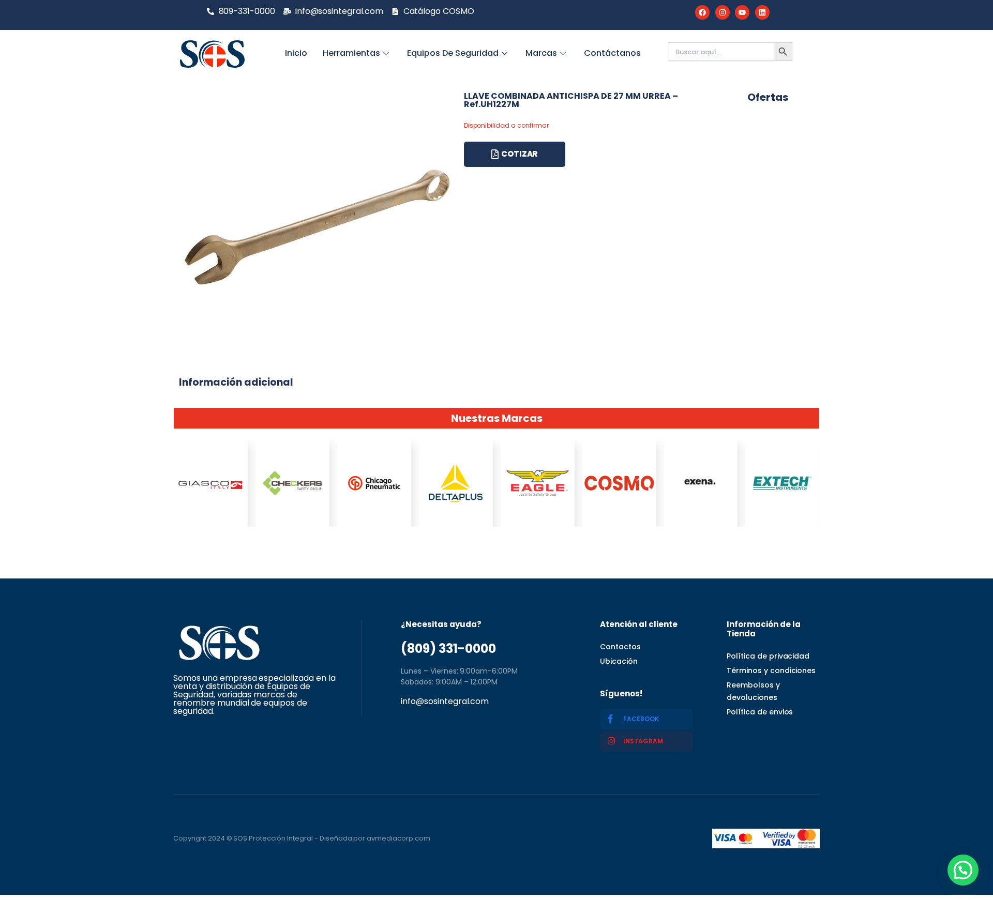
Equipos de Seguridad (453, 53)
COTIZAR (519, 153)
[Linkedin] (762, 12)
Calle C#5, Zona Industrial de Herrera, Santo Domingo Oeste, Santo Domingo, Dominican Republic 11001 (479, 734)
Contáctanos (612, 53)
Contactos (620, 647)
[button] (963, 870)
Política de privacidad (768, 656)
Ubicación (619, 661)
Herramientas (351, 53)
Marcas (541, 53)
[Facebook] (702, 12)
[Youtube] (742, 12)
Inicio (296, 53)
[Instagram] (722, 12)
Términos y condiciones (771, 670)
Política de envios (760, 712)
